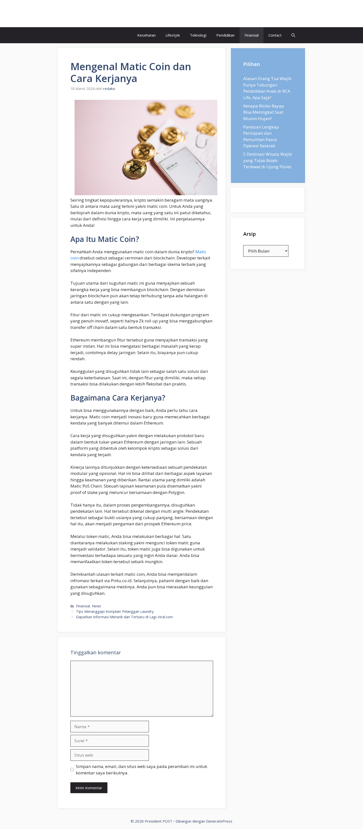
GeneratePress (219, 821)
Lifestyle (172, 35)
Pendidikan (225, 35)
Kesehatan (146, 35)
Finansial (251, 35)
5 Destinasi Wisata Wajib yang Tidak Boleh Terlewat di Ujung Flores (267, 160)
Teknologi (198, 35)
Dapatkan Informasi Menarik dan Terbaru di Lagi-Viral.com (124, 617)
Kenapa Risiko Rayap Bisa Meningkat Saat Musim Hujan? (263, 112)
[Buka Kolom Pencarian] (293, 35)
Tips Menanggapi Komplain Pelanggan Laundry (115, 611)
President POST (91, 13)
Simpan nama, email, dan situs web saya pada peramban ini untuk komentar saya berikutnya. (141, 770)
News (96, 606)
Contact (275, 35)
